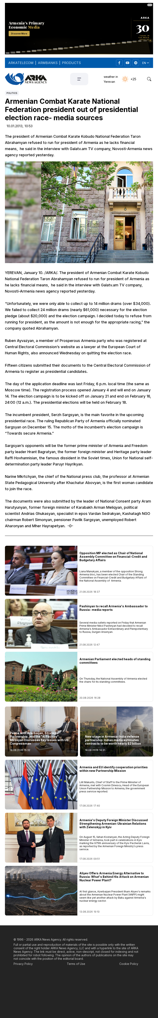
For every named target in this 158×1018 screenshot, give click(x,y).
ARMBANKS (48, 63)
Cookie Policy (128, 964)
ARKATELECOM (21, 63)
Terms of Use (76, 964)
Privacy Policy (23, 964)
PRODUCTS (71, 63)
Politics (12, 93)
